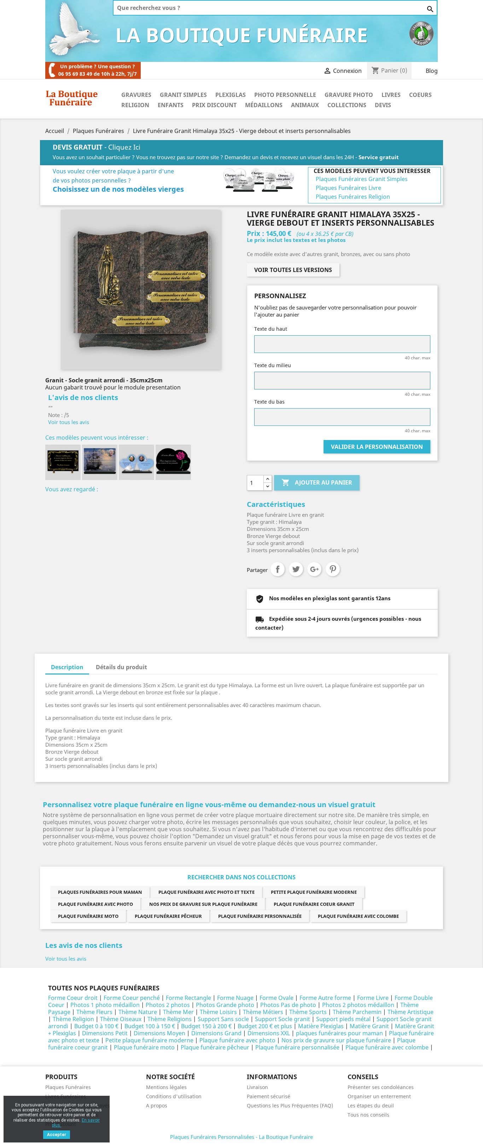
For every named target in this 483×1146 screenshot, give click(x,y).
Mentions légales (166, 1087)
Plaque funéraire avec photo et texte (206, 892)
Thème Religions (169, 1019)
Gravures (136, 95)
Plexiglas (230, 95)
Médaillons (264, 105)
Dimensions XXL (269, 1033)
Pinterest (333, 569)
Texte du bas (269, 401)
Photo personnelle (285, 95)
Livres (391, 95)
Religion (135, 105)
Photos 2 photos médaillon (358, 1005)
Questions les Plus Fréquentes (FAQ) (290, 1105)
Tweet (296, 569)
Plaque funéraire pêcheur (168, 916)
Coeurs (420, 95)
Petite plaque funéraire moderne (314, 892)
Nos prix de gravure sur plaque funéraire (203, 904)
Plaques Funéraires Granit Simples (362, 179)
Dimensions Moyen (159, 1033)
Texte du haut (270, 328)
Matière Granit (369, 1026)
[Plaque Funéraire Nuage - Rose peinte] (173, 462)
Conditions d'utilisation (174, 1096)
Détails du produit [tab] (121, 667)
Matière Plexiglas (321, 1026)
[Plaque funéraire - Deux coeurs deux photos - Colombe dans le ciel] (136, 462)
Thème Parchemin (357, 1012)
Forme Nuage (235, 998)
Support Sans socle (223, 1019)
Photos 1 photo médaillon (105, 1005)
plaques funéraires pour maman (100, 892)
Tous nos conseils (368, 1114)
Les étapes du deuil (371, 1105)
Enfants (171, 105)
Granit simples (183, 95)
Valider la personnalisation (377, 447)
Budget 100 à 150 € (149, 1026)
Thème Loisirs (218, 1012)
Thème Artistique (410, 1012)
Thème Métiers (263, 1012)
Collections (346, 105)
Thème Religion (73, 1019)
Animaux (305, 105)
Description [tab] (67, 667)
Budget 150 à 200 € (206, 1026)
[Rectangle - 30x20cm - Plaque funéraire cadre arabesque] (63, 462)
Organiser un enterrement (379, 1096)
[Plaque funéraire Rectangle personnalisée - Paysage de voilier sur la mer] (99, 462)
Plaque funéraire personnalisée (260, 916)
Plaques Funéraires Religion (353, 197)
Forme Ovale (276, 998)
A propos (156, 1105)
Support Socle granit (282, 1019)
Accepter (56, 1134)
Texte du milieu (272, 365)
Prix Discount (214, 105)
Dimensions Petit (105, 1033)
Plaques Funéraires (68, 1087)
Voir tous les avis (68, 422)
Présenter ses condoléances (381, 1087)
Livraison (257, 1087)
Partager (277, 569)
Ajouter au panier (316, 482)
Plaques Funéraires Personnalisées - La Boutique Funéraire (241, 1136)
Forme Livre (373, 998)
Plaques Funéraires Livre (348, 188)
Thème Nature (137, 1012)
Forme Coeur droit (73, 998)
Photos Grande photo (225, 1005)
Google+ (314, 569)
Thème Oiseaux (120, 1019)
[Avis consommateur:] (421, 33)
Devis (383, 105)
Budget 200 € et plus (265, 1026)
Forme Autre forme (325, 998)
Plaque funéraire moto (88, 916)
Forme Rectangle (188, 998)
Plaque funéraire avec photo (95, 904)
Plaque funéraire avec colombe (358, 916)
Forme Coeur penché (132, 998)
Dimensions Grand (216, 1033)
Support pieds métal (343, 1019)
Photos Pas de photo (288, 1005)
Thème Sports (308, 1012)
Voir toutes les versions (293, 270)
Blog (432, 71)
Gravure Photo (349, 95)
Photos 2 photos (168, 1005)
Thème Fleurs (94, 1012)
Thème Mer (178, 1012)
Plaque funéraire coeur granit (314, 904)
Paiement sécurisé (268, 1096)
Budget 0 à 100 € (96, 1026)
